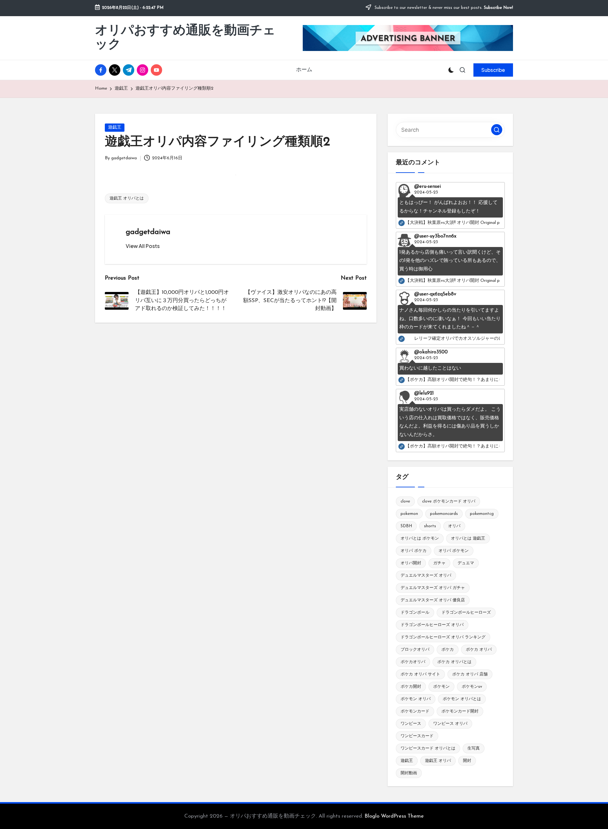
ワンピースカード (417, 736)
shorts (430, 526)
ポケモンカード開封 (459, 711)
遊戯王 (114, 127)
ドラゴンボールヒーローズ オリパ (432, 625)
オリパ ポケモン (454, 551)
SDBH (406, 526)
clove (405, 501)
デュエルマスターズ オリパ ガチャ (433, 588)
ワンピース (411, 724)
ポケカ (447, 650)
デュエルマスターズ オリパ (426, 575)
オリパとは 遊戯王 (468, 538)
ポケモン (441, 687)
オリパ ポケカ (414, 551)
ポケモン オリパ (416, 699)
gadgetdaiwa (148, 232)
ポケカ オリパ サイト (420, 674)
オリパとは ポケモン (420, 538)
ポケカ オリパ (479, 650)
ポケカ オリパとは (454, 662)
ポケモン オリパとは (462, 699)
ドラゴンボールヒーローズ (466, 613)
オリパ (454, 526)
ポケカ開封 (411, 687)
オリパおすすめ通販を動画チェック (185, 38)
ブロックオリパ (415, 650)
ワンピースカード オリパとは (428, 748)
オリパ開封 (411, 563)
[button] (493, 70)
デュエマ (466, 563)
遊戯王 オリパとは (127, 198)
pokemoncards (444, 514)
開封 (467, 761)
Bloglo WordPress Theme (394, 816)
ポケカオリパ (413, 662)
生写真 (473, 748)
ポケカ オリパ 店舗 (470, 674)
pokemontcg (482, 514)
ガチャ (439, 563)
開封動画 (409, 773)
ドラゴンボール (415, 613)
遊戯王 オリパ (438, 761)
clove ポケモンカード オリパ (448, 501)
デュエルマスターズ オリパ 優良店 (433, 600)
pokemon (409, 514)
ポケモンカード (415, 711)
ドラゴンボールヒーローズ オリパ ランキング (443, 637)
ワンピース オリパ (450, 724)
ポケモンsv (472, 687)
